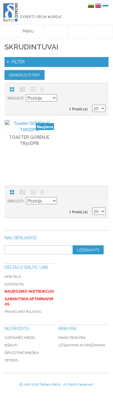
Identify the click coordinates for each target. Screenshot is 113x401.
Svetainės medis (20, 338)
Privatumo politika (23, 312)
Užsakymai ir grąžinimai (81, 345)
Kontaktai (14, 284)
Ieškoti (11, 345)
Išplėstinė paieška (22, 353)
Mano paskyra (72, 338)
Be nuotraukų (33, 89)
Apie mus (13, 277)
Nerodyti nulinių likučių (42, 89)
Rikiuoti (16, 98)
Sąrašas (22, 89)
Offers (11, 360)
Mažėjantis (62, 98)
